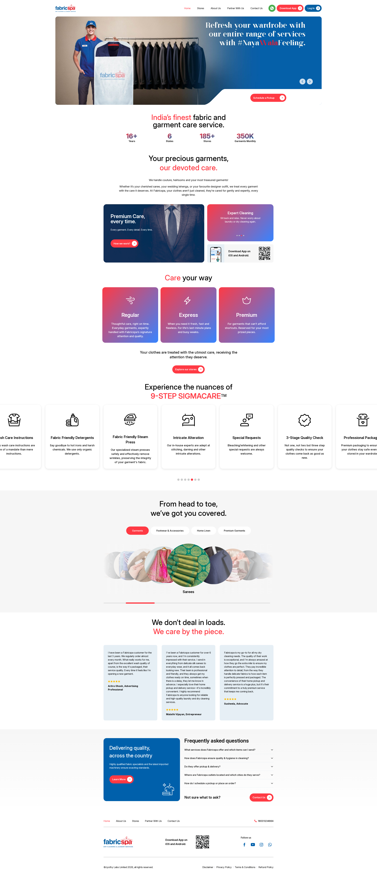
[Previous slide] (302, 81)
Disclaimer (207, 867)
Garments (137, 530)
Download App (288, 8)
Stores (200, 8)
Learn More (119, 779)
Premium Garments (234, 530)
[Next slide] (310, 81)
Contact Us (256, 8)
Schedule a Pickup (264, 97)
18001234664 (265, 820)
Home (187, 8)
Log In (311, 8)
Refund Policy (265, 867)
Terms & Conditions (245, 867)
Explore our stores (186, 369)
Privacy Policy (224, 867)
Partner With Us (235, 8)
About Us (216, 8)
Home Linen (203, 530)
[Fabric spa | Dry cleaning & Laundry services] (65, 8)
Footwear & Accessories (169, 530)
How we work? (122, 243)
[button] (237, 235)
